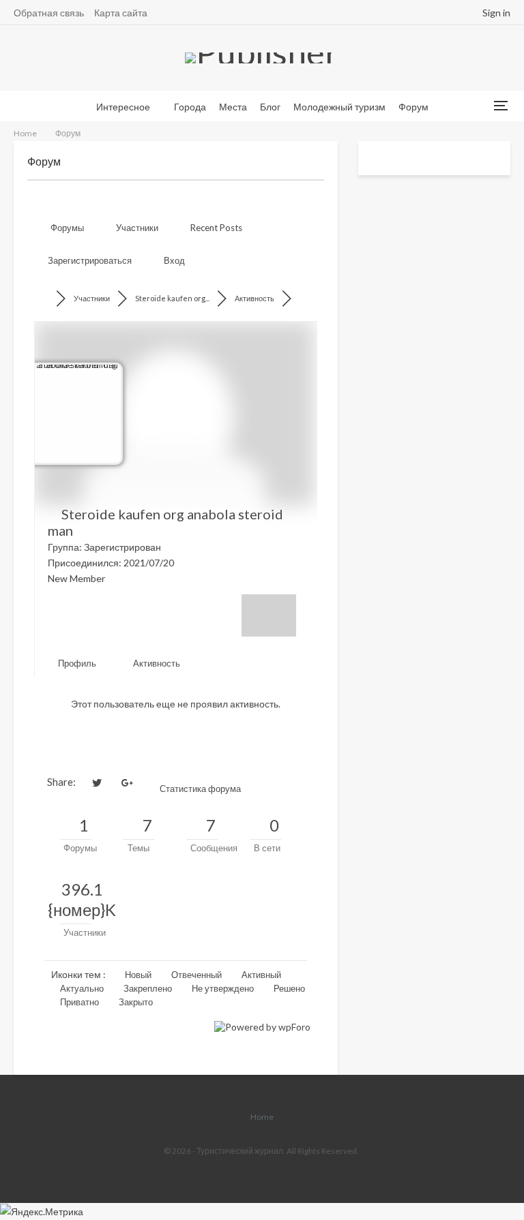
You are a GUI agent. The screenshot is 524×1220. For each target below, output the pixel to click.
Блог (270, 106)
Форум (413, 106)
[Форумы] (46, 298)
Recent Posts (216, 227)
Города (190, 106)
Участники (137, 227)
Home (262, 1117)
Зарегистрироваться (90, 260)
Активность (254, 298)
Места (233, 106)
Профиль (76, 663)
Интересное (123, 106)
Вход (174, 260)
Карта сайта (120, 12)
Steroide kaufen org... (172, 298)
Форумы (67, 227)
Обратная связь (49, 12)
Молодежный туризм (339, 106)
